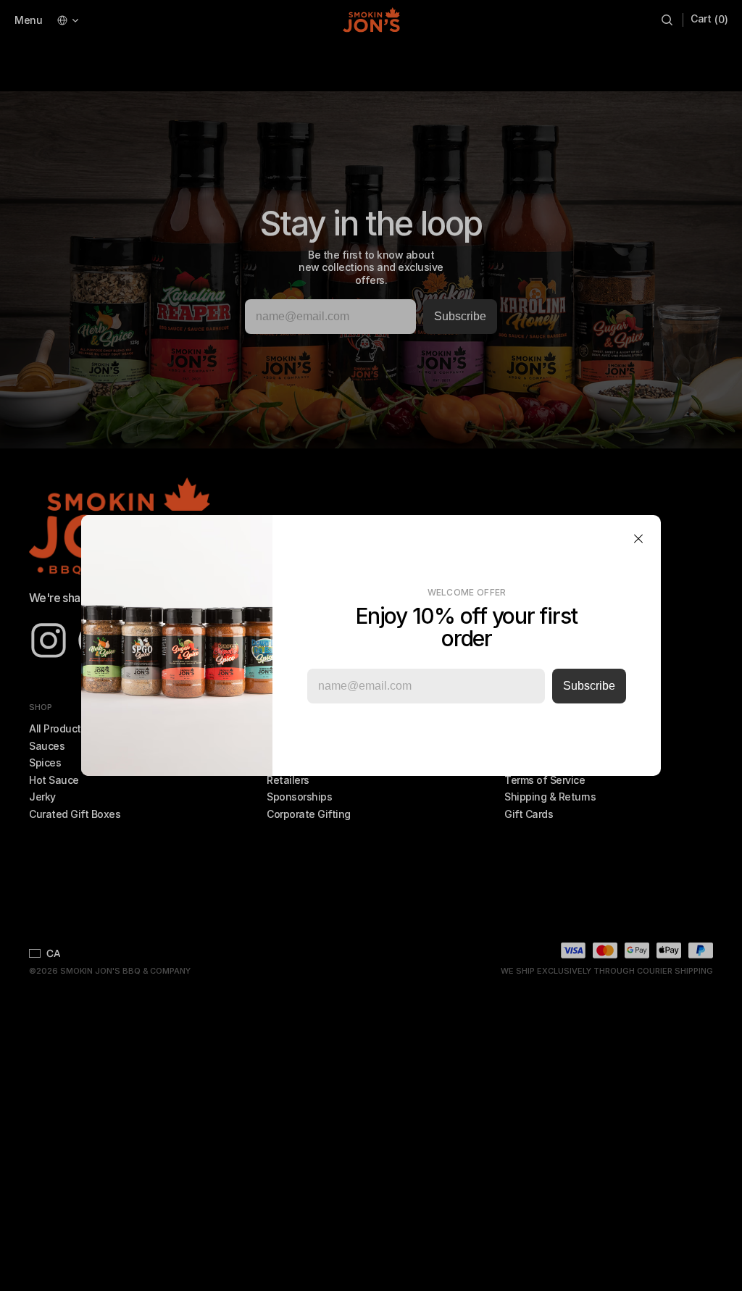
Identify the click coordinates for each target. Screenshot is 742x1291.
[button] (638, 538)
